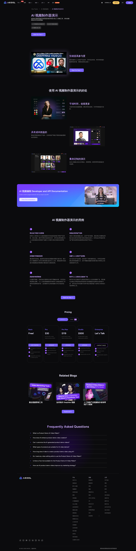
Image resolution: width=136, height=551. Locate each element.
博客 (106, 483)
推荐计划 (107, 501)
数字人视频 (75, 486)
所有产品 (74, 480)
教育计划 (107, 504)
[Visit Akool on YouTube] (23, 540)
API (48, 2)
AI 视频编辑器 (76, 501)
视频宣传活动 (76, 516)
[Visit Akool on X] (30, 540)
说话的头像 (75, 492)
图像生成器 (75, 510)
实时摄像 (74, 498)
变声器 (74, 533)
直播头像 (74, 483)
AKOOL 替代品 (92, 498)
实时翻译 (74, 525)
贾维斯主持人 (76, 519)
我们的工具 (91, 504)
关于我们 (107, 480)
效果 (25, 2)
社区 (90, 513)
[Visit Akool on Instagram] (36, 540)
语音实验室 (75, 536)
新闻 (106, 489)
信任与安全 (107, 510)
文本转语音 (75, 527)
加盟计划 (107, 498)
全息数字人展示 (76, 539)
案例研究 (91, 480)
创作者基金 (107, 495)
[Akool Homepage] (10, 3)
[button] (19, 2)
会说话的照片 (76, 507)
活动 (106, 492)
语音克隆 (74, 530)
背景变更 (74, 513)
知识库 (90, 507)
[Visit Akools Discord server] (26, 540)
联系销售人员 (108, 2)
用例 (90, 486)
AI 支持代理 (75, 522)
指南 (90, 495)
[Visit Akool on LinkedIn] (33, 540)
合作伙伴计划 (108, 507)
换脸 (74, 495)
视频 (90, 489)
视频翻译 (74, 489)
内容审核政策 (108, 513)
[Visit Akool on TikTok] (20, 540)
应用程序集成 (92, 510)
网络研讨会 (91, 492)
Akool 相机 (75, 504)
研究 (106, 486)
